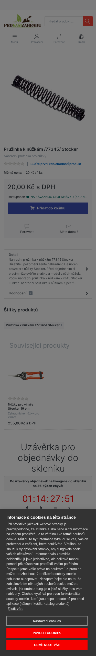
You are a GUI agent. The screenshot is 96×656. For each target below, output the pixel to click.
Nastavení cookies (47, 621)
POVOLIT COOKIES (47, 633)
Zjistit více (15, 609)
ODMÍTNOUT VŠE (47, 645)
